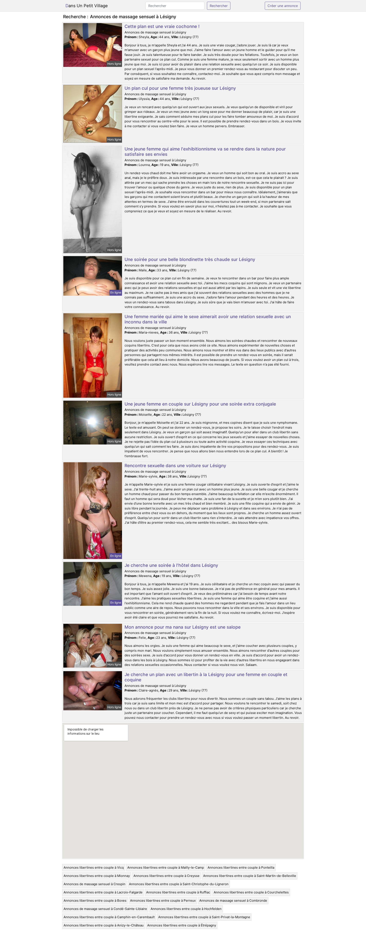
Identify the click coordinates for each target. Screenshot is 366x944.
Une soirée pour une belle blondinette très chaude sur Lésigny (190, 259)
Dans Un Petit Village (86, 5)
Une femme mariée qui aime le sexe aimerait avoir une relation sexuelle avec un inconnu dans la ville (208, 319)
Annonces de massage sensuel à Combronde (233, 900)
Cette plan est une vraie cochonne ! (162, 26)
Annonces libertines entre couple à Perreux (163, 900)
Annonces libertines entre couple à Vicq (94, 867)
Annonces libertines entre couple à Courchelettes (251, 892)
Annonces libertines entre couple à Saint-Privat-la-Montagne (204, 917)
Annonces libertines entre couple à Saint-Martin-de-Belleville (249, 876)
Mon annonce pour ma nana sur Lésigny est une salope (183, 627)
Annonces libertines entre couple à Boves (95, 900)
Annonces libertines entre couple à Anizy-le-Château (104, 925)
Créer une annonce (283, 6)
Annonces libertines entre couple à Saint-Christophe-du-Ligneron (179, 884)
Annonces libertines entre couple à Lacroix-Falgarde (103, 892)
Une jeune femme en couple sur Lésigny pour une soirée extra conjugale (200, 404)
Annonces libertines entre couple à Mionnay (97, 876)
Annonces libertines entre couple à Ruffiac (178, 892)
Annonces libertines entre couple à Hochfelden (186, 909)
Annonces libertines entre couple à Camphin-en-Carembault (109, 917)
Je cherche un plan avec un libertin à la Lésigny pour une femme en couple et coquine (206, 677)
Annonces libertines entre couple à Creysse (166, 876)
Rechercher (219, 6)
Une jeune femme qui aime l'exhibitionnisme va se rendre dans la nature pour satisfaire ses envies (205, 151)
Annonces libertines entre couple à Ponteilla (241, 867)
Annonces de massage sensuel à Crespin (94, 884)
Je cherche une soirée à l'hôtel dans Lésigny (171, 565)
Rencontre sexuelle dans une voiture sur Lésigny (175, 465)
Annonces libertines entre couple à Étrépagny (181, 925)
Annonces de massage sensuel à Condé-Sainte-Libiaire (105, 909)
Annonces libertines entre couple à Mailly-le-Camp (165, 867)
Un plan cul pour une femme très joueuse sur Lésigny (180, 88)
